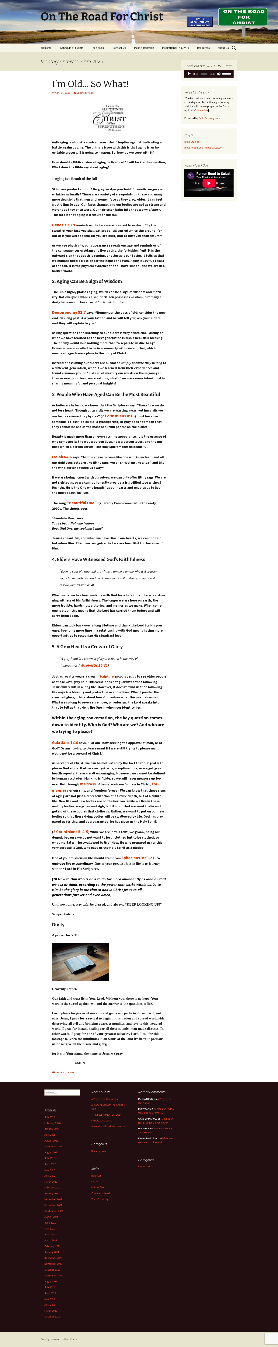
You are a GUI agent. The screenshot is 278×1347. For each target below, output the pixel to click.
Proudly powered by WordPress (59, 1339)
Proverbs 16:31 (95, 665)
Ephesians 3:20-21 (138, 857)
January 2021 (51, 1252)
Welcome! (46, 48)
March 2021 (50, 1240)
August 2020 (51, 1281)
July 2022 (49, 1158)
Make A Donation (144, 48)
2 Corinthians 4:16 (118, 416)
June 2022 (50, 1164)
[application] (209, 74)
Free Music (98, 48)
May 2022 (49, 1170)
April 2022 (49, 1175)
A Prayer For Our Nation (104, 1099)
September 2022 (53, 1146)
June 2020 (50, 1293)
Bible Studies (191, 141)
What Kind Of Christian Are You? (109, 1126)
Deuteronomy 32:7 (69, 312)
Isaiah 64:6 (62, 456)
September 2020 (53, 1275)
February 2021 (52, 1246)
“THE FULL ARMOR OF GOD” (106, 1114)
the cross (87, 784)
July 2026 (49, 1117)
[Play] (189, 74)
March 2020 (50, 1310)
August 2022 (51, 1152)
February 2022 (52, 1187)
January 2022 (51, 1193)
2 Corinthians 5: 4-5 (70, 831)
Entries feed (98, 1187)
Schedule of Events (71, 48)
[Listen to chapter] (208, 110)
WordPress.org (100, 1199)
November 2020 (53, 1263)
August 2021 (51, 1217)
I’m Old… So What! (90, 84)
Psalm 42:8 (201, 110)
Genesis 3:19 (63, 224)
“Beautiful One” (82, 502)
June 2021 (50, 1222)
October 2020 (52, 1269)
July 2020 (49, 1287)
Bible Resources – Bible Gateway (203, 147)
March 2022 (50, 1181)
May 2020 (49, 1299)
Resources (203, 48)
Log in (94, 1181)
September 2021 (53, 1211)
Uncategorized (85, 92)
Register (96, 1175)
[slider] (227, 73)
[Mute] (219, 74)
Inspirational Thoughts (175, 48)
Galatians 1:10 (65, 742)
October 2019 (52, 1316)
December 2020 (53, 1258)
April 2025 (49, 1134)
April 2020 (49, 1305)
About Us (223, 48)
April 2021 (49, 1234)
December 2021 (53, 1199)
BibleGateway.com (209, 118)
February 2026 (52, 1123)
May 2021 (49, 1228)
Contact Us (119, 48)
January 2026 (51, 1129)
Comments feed (100, 1193)
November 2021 (53, 1205)
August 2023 (51, 1140)
